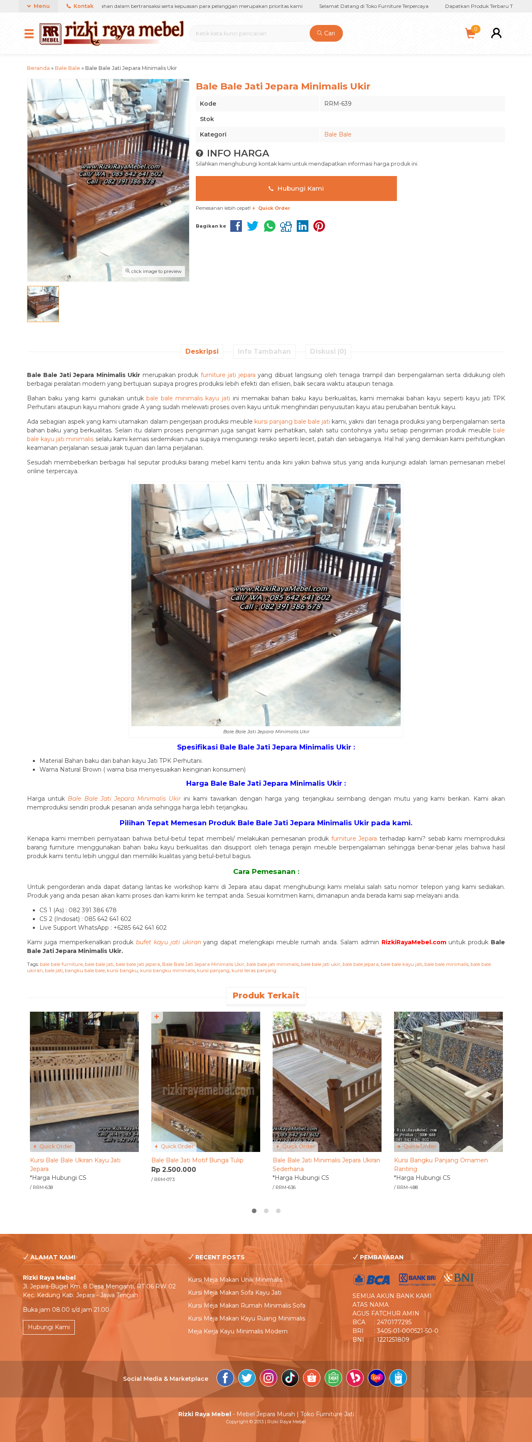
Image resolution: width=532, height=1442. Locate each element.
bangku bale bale (85, 970)
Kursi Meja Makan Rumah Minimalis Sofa (246, 1305)
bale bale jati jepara (138, 964)
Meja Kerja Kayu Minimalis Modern (238, 1331)
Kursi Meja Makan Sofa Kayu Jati (234, 1292)
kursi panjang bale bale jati (292, 421)
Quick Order (55, 1146)
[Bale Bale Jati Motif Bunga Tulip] (205, 1081)
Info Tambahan (264, 351)
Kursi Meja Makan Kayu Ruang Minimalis (246, 1318)
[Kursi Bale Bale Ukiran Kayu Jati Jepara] (84, 1081)
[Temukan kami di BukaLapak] (355, 1379)
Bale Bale (338, 134)
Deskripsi (202, 351)
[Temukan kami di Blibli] (398, 1379)
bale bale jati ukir (320, 964)
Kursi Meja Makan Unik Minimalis (235, 1279)
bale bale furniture (61, 964)
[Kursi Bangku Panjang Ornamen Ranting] (448, 1081)
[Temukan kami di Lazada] (376, 1379)
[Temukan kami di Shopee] (311, 1379)
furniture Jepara (354, 838)
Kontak (83, 6)
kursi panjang (213, 970)
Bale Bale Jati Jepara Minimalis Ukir (203, 964)
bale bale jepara (360, 964)
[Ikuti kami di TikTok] (290, 1379)
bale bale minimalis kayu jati (188, 398)
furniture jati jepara (228, 375)
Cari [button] (329, 33)
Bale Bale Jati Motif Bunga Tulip (197, 1160)
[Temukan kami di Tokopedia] (333, 1379)
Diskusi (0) (328, 351)
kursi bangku (122, 970)
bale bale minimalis (446, 964)
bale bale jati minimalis (272, 964)
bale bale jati (99, 964)
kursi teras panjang (254, 970)
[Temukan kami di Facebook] (225, 1379)
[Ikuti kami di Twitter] (247, 1379)
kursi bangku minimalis (167, 970)
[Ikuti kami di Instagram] (268, 1379)
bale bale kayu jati (401, 964)
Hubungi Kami (300, 188)
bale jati (54, 970)
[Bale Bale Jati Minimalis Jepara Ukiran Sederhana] (327, 1081)
